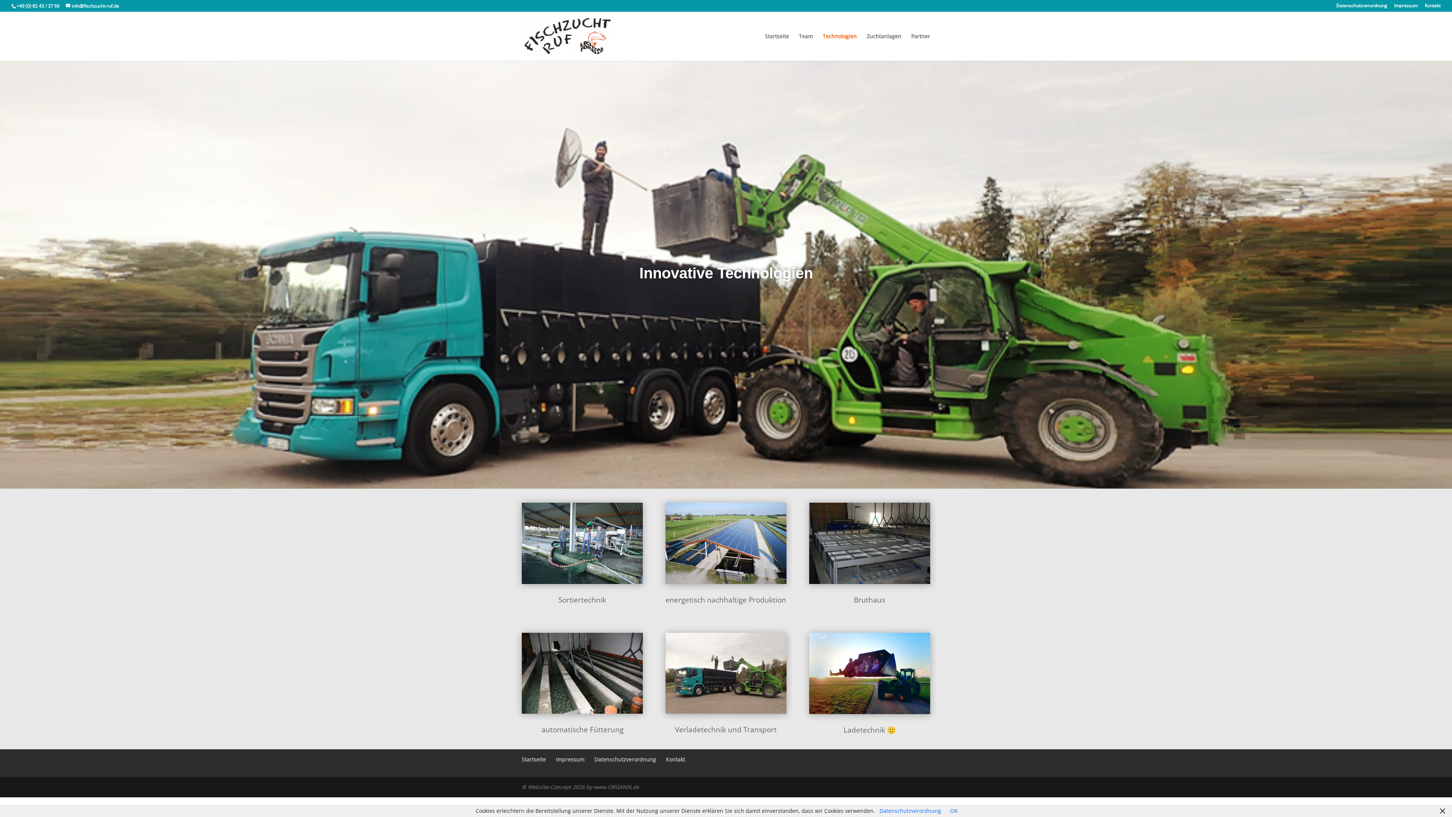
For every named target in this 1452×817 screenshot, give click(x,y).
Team (806, 37)
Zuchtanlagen (884, 37)
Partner (920, 37)
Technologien (840, 37)
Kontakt (1433, 6)
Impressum (1406, 6)
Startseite (777, 37)
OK (954, 810)
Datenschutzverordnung (1361, 6)
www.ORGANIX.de (616, 787)
